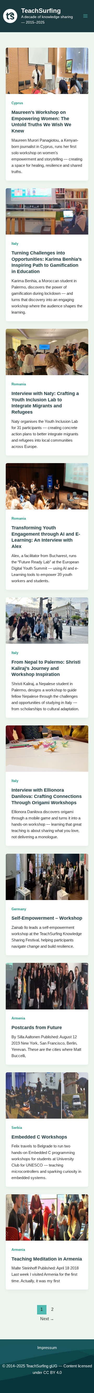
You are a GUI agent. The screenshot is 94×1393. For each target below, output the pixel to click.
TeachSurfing (41, 10)
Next (47, 1319)
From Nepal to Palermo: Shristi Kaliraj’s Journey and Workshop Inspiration (45, 668)
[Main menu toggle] (85, 15)
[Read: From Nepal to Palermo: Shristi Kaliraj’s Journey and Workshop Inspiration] (47, 620)
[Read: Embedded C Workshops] (47, 1095)
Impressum (47, 1348)
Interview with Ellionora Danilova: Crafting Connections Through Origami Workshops (46, 796)
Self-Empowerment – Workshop (46, 918)
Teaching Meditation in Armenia (46, 1259)
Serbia (16, 1128)
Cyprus (17, 103)
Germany (18, 909)
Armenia (18, 1018)
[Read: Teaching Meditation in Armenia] (47, 1217)
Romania (18, 384)
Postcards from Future (36, 1027)
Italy (14, 244)
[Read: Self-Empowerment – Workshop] (47, 876)
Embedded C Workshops (39, 1137)
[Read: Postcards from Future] (47, 986)
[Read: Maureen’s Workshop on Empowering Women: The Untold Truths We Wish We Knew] (47, 71)
